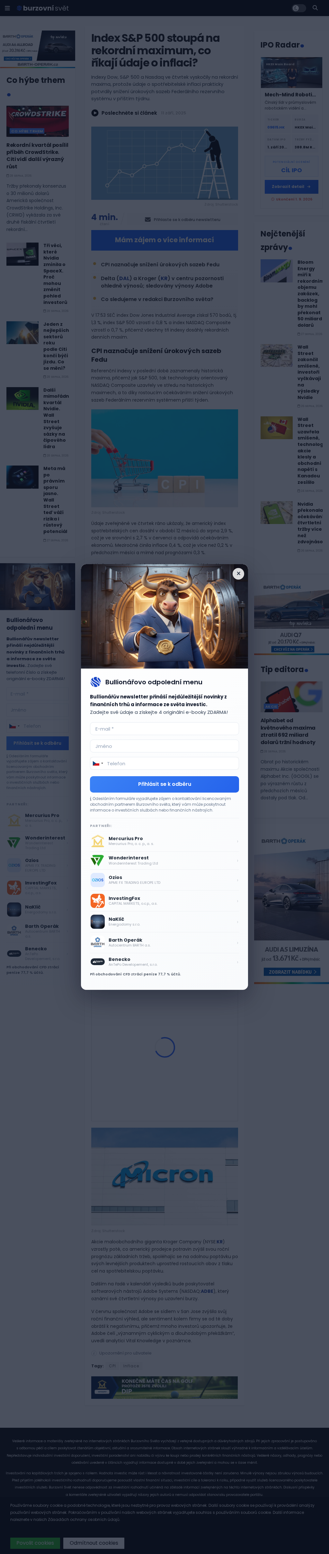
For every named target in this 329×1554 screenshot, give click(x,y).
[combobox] (97, 763)
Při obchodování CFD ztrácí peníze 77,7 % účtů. (135, 974)
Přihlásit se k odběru (164, 784)
